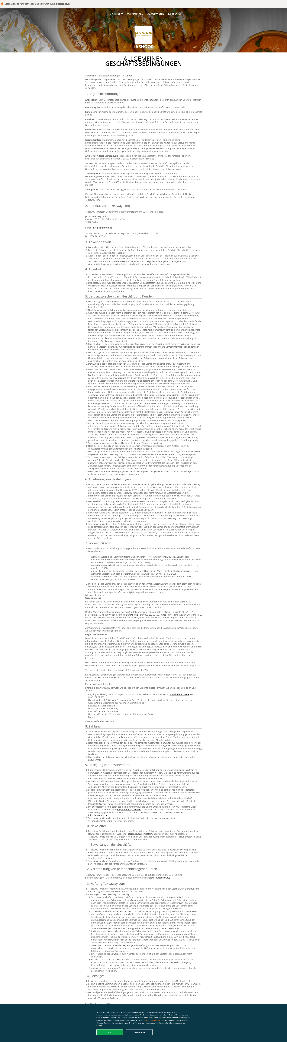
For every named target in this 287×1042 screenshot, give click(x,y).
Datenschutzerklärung (158, 877)
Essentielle (139, 1032)
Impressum (174, 14)
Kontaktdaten (155, 14)
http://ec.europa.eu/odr (129, 809)
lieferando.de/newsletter (139, 833)
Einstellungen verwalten (154, 1020)
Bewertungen (135, 14)
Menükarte (116, 14)
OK (110, 1032)
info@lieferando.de (102, 227)
